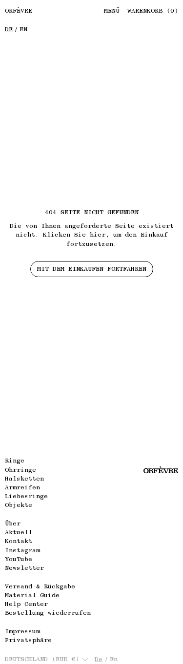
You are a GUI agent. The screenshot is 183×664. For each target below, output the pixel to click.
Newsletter (24, 567)
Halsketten (24, 478)
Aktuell (18, 532)
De (9, 29)
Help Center (26, 603)
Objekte (18, 504)
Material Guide (32, 595)
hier (97, 234)
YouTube (18, 559)
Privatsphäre (28, 640)
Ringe (14, 460)
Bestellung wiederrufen (48, 612)
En (23, 29)
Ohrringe (20, 469)
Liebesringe (26, 496)
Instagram (22, 550)
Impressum (22, 631)
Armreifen (22, 487)
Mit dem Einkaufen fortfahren (91, 268)
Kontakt (18, 540)
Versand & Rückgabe (40, 586)
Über (12, 523)
